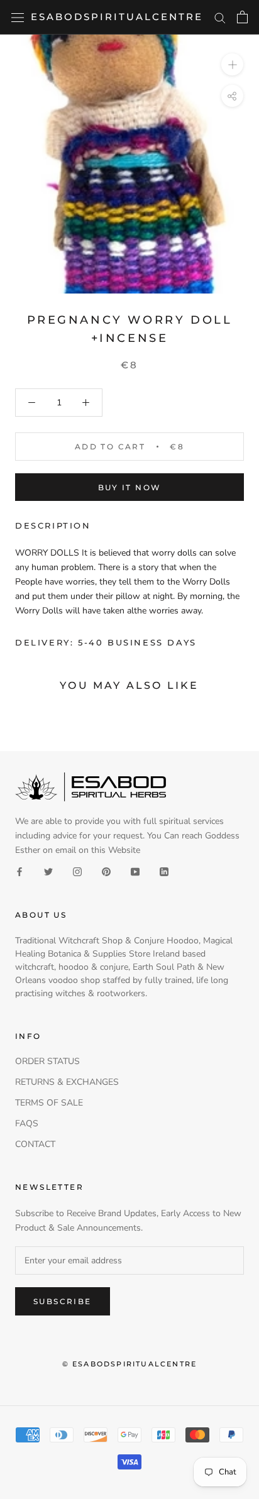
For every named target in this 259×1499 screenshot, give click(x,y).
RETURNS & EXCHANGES (67, 1082)
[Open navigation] (17, 17)
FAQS (26, 1123)
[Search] (220, 17)
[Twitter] (48, 871)
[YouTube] (135, 871)
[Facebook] (19, 871)
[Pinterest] (106, 871)
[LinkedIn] (164, 871)
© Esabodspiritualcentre (129, 1363)
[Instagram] (77, 871)
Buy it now (130, 487)
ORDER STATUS (47, 1061)
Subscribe (62, 1301)
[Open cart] (242, 17)
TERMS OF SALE (49, 1103)
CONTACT (35, 1144)
